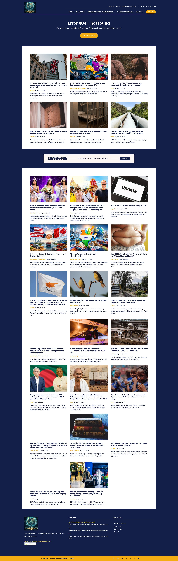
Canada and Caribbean (78, 88)
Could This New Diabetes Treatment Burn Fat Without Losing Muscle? (129, 255)
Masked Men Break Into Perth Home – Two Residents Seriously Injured (48, 132)
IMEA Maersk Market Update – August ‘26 (128, 205)
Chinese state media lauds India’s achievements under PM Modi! (88, 530)
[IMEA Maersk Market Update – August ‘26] (129, 189)
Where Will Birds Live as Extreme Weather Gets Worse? (88, 301)
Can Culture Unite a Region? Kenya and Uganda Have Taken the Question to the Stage (128, 397)
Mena (112, 137)
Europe (32, 90)
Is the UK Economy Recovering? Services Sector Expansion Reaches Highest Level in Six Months (48, 85)
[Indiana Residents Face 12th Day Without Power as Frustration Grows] (129, 284)
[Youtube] (155, 6)
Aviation (113, 354)
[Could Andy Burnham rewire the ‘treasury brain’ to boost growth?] (129, 427)
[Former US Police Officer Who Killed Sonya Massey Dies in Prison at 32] (89, 115)
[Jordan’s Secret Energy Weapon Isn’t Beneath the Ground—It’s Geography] (129, 115)
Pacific (32, 137)
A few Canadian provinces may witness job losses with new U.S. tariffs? (87, 84)
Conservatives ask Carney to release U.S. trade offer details (48, 255)
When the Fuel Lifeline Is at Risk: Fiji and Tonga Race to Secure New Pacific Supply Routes (48, 493)
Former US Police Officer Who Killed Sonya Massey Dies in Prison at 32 (88, 132)
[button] (135, 6)
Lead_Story (74, 356)
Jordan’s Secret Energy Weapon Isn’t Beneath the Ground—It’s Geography (127, 132)
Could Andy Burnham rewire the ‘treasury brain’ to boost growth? (129, 444)
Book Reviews (74, 450)
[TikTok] (148, 6)
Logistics (113, 209)
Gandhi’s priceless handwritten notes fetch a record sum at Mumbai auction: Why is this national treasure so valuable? (88, 397)
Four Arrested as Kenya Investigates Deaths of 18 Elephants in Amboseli (126, 84)
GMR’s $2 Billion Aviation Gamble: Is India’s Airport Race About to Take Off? (129, 350)
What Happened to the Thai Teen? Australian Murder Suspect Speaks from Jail (87, 351)
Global (72, 137)
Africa (112, 88)
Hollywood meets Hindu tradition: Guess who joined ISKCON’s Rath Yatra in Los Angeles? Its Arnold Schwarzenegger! (87, 207)
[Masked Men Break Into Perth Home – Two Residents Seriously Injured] (48, 115)
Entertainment (34, 213)
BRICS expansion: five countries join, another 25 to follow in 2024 (88, 524)
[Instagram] (144, 6)
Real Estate (33, 356)
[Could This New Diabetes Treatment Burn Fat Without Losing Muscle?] (129, 237)
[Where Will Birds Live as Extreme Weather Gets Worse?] (89, 284)
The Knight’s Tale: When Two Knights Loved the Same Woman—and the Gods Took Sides (87, 445)
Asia (71, 213)
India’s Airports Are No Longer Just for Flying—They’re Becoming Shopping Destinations (86, 493)
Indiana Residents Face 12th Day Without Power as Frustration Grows (128, 301)
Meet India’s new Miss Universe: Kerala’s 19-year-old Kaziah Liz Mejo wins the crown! (47, 207)
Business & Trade (75, 259)
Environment (74, 305)
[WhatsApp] (153, 6)
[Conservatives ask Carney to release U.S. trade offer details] (48, 237)
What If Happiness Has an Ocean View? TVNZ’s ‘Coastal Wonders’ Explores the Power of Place (47, 351)
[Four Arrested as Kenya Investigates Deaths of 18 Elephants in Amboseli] (129, 67)
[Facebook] (142, 6)
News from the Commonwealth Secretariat (82, 522)
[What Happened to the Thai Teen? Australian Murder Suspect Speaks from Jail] (89, 332)
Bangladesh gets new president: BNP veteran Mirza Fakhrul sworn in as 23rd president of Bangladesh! (47, 397)
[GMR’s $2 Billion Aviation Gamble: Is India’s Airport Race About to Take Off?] (129, 332)
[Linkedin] (146, 6)
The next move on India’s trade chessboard (84, 255)
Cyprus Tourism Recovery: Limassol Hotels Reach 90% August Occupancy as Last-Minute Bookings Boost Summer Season (48, 302)
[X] (150, 6)
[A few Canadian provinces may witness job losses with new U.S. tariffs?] (89, 67)
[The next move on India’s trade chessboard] (89, 237)
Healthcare (114, 259)
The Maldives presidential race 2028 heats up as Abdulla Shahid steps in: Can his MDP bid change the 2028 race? (48, 445)
